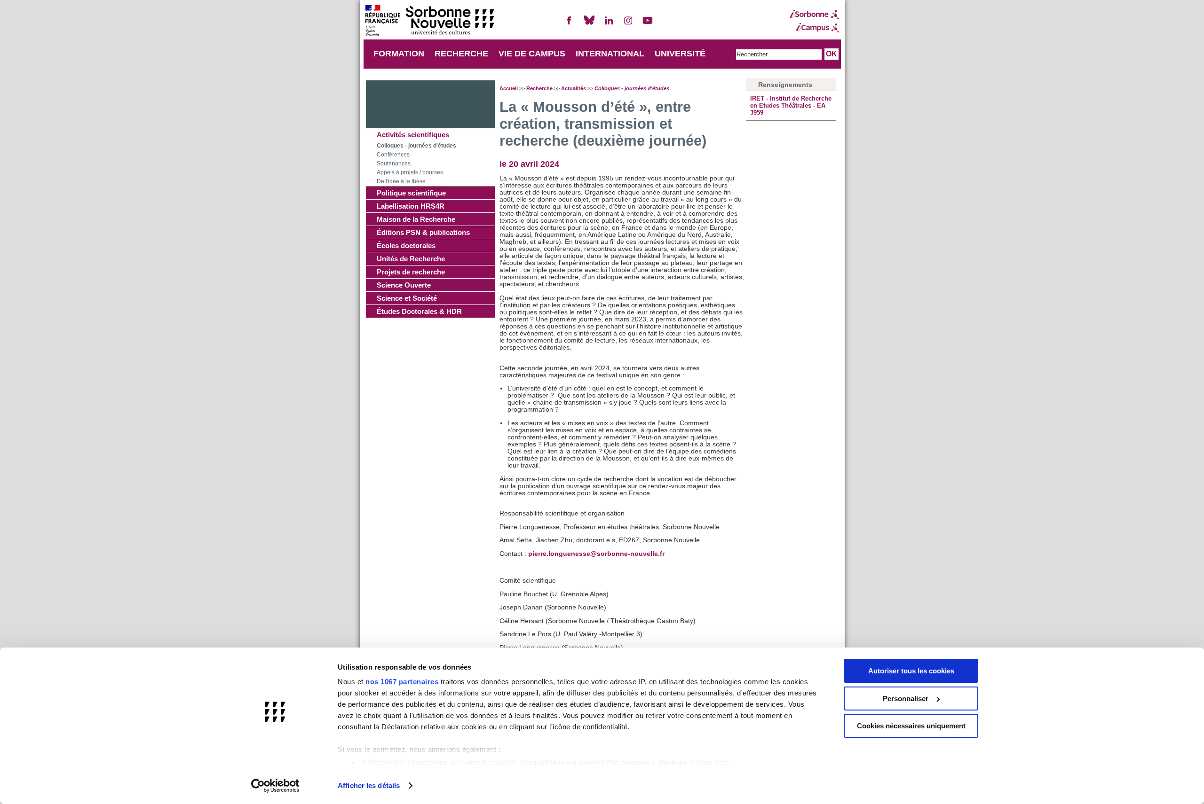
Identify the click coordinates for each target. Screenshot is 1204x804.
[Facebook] (569, 24)
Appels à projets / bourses (410, 172)
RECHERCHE (461, 53)
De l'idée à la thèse (401, 181)
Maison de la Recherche (416, 219)
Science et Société (407, 298)
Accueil (508, 88)
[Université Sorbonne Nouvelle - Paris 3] (429, 21)
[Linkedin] (608, 24)
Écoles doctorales (406, 246)
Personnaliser (905, 699)
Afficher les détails (369, 785)
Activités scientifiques (413, 135)
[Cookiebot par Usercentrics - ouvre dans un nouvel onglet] (275, 786)
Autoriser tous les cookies (911, 671)
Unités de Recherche (411, 259)
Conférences (393, 154)
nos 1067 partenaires (401, 682)
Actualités (573, 88)
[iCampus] (814, 27)
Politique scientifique (411, 193)
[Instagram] (628, 24)
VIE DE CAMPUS (532, 53)
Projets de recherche (411, 272)
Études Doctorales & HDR (419, 311)
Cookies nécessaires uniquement (911, 726)
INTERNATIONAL (610, 53)
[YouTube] (647, 24)
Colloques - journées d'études (416, 145)
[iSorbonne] (814, 14)
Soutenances (394, 163)
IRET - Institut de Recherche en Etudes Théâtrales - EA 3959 (791, 105)
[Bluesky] (589, 24)
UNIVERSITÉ (680, 53)
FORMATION (398, 53)
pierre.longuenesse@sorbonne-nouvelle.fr (596, 553)
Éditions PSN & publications (423, 232)
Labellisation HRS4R (410, 206)
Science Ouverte (404, 285)
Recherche (539, 88)
